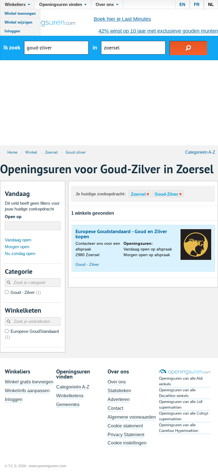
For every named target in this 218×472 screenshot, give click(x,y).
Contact (115, 408)
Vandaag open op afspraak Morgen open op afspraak (147, 249)
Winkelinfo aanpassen (27, 390)
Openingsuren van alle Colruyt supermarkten (183, 416)
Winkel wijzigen (18, 22)
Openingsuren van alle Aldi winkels (181, 381)
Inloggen (12, 31)
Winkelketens (69, 395)
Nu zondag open (20, 253)
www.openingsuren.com (47, 466)
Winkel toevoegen (20, 13)
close (147, 194)
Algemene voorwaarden (132, 417)
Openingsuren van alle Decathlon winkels (177, 393)
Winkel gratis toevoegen (29, 381)
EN (182, 4)
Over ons (117, 381)
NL (211, 4)
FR (197, 4)
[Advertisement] (109, 103)
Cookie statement (125, 425)
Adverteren (119, 399)
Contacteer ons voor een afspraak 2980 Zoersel (98, 249)
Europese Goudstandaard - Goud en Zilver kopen (121, 234)
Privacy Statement (126, 434)
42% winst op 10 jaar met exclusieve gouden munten (158, 31)
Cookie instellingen (127, 442)
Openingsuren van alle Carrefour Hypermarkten (178, 428)
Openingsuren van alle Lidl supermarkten (180, 405)
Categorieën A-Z (200, 152)
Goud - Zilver (87, 264)
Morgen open (17, 246)
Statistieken (119, 390)
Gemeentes (67, 404)
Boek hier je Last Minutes (122, 19)
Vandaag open (18, 239)
